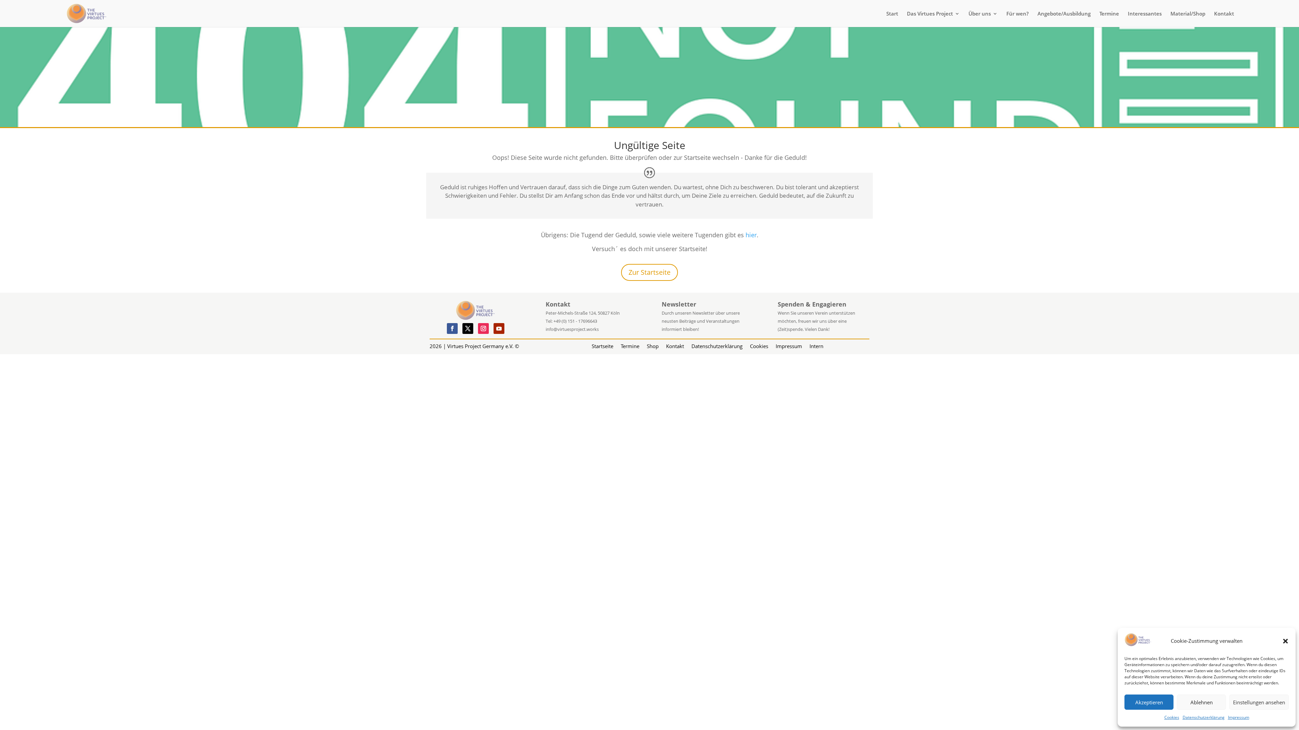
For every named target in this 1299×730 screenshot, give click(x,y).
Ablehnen (1201, 702)
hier (751, 235)
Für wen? (1017, 14)
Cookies (1171, 717)
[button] (1285, 641)
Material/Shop (1187, 14)
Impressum (1238, 717)
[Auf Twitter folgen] (467, 328)
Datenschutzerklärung (1204, 717)
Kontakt (1224, 14)
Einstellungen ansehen (1259, 702)
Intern (816, 345)
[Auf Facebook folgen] (452, 328)
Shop (653, 345)
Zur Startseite (649, 272)
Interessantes (1145, 14)
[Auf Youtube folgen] (499, 328)
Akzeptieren (1149, 702)
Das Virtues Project (930, 14)
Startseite (602, 345)
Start (892, 14)
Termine (1109, 14)
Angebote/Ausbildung (1064, 14)
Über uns (979, 14)
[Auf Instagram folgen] (483, 328)
